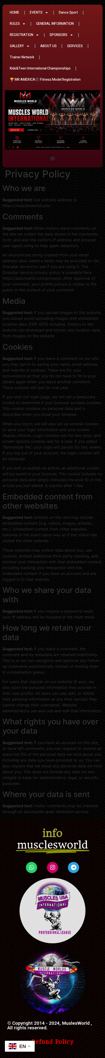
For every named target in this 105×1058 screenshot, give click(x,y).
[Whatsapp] (31, 867)
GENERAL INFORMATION (55, 23)
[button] (53, 159)
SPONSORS (58, 34)
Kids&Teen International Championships (40, 68)
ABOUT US (48, 46)
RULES (15, 23)
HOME (14, 12)
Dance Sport (68, 12)
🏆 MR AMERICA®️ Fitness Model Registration (45, 79)
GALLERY (17, 46)
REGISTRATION (21, 34)
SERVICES (75, 46)
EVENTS (36, 12)
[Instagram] (52, 867)
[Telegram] (73, 867)
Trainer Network (22, 57)
